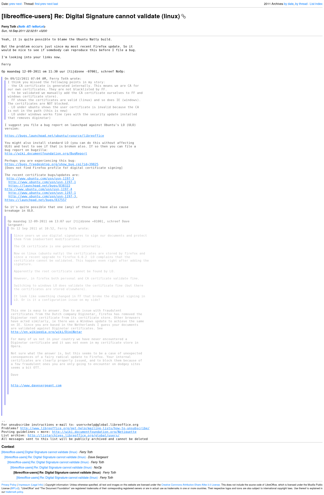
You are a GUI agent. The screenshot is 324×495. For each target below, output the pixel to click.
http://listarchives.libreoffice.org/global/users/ (74, 435)
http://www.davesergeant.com (36, 385)
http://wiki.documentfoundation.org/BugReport (46, 153)
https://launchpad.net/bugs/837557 (36, 200)
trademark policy (14, 491)
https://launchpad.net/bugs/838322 (39, 185)
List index (316, 4)
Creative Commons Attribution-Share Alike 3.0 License (190, 484)
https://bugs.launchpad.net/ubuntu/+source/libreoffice (54, 135)
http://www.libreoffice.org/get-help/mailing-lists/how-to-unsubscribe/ (85, 428)
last (55, 4)
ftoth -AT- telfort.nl (31, 26)
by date (289, 4)
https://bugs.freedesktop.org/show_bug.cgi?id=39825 (51, 164)
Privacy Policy (9, 484)
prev (12, 4)
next (19, 4)
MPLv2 (15, 488)
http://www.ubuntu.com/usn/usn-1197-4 (38, 189)
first (37, 4)
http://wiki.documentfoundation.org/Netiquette (94, 432)
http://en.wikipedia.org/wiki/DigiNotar (46, 332)
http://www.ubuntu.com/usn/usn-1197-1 (42, 182)
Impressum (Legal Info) (30, 484)
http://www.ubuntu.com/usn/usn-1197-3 (40, 178)
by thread (301, 4)
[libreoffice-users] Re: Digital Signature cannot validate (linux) (91, 15)
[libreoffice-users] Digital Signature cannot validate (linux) (39, 452)
